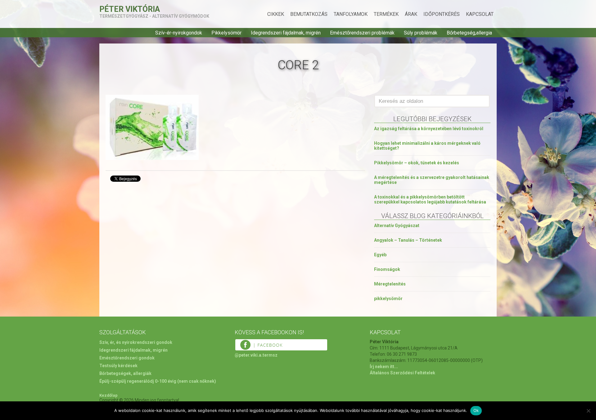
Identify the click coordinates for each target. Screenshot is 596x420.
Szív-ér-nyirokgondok (178, 33)
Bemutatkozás (308, 14)
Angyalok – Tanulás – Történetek (408, 240)
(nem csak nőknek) (196, 381)
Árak (411, 14)
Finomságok (387, 269)
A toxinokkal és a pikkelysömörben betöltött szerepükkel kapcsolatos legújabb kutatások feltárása (430, 199)
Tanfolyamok (351, 14)
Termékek (386, 14)
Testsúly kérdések (118, 365)
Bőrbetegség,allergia (469, 33)
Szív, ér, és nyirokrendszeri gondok (135, 342)
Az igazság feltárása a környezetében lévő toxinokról (428, 128)
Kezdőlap (108, 395)
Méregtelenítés (390, 283)
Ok (476, 410)
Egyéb (380, 254)
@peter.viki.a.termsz (256, 355)
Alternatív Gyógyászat (396, 225)
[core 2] (152, 158)
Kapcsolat (480, 14)
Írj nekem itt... (384, 366)
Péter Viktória (129, 9)
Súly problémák (420, 33)
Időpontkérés (441, 14)
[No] (588, 411)
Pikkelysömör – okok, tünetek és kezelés (416, 162)
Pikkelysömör (226, 33)
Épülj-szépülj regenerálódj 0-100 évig (137, 381)
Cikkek (275, 14)
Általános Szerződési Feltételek (402, 372)
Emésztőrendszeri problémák (362, 33)
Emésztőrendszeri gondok (127, 357)
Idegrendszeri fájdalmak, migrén (286, 33)
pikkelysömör (388, 298)
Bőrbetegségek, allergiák (125, 373)
